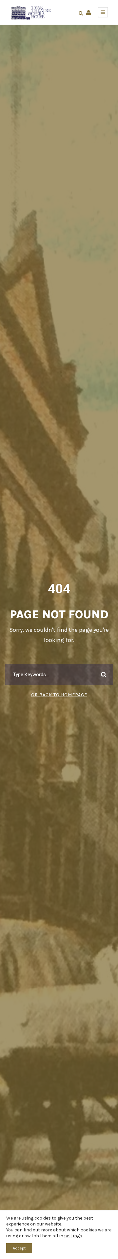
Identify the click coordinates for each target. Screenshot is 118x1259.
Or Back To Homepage (59, 695)
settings (73, 1236)
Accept (19, 1248)
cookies (42, 1218)
